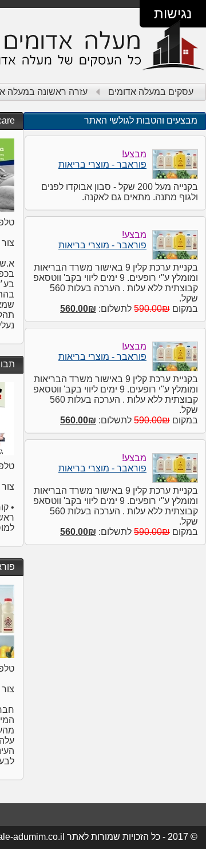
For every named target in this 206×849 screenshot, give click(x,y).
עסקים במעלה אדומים (150, 92)
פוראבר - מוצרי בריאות (102, 164)
